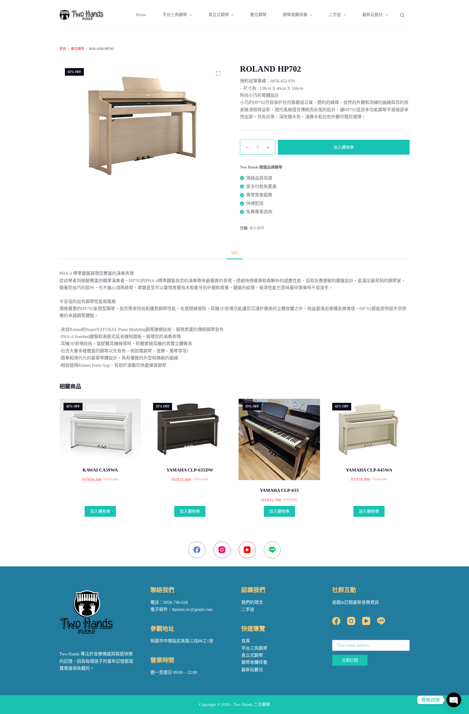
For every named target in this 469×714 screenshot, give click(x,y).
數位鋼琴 (258, 14)
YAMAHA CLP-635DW (189, 470)
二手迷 (335, 14)
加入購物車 (344, 147)
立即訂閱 (350, 660)
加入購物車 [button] (100, 511)
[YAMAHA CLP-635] (279, 439)
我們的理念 (252, 602)
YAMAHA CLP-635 (279, 490)
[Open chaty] (453, 700)
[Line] (272, 550)
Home (141, 14)
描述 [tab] (234, 253)
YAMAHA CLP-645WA (369, 470)
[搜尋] (402, 15)
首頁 (245, 641)
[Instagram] (222, 550)
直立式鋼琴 (218, 14)
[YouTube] (247, 550)
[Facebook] (196, 550)
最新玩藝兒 (372, 14)
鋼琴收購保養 (295, 14)
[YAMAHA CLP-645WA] (369, 429)
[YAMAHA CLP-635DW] (189, 429)
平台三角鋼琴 (175, 14)
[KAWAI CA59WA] (100, 429)
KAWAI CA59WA (100, 470)
